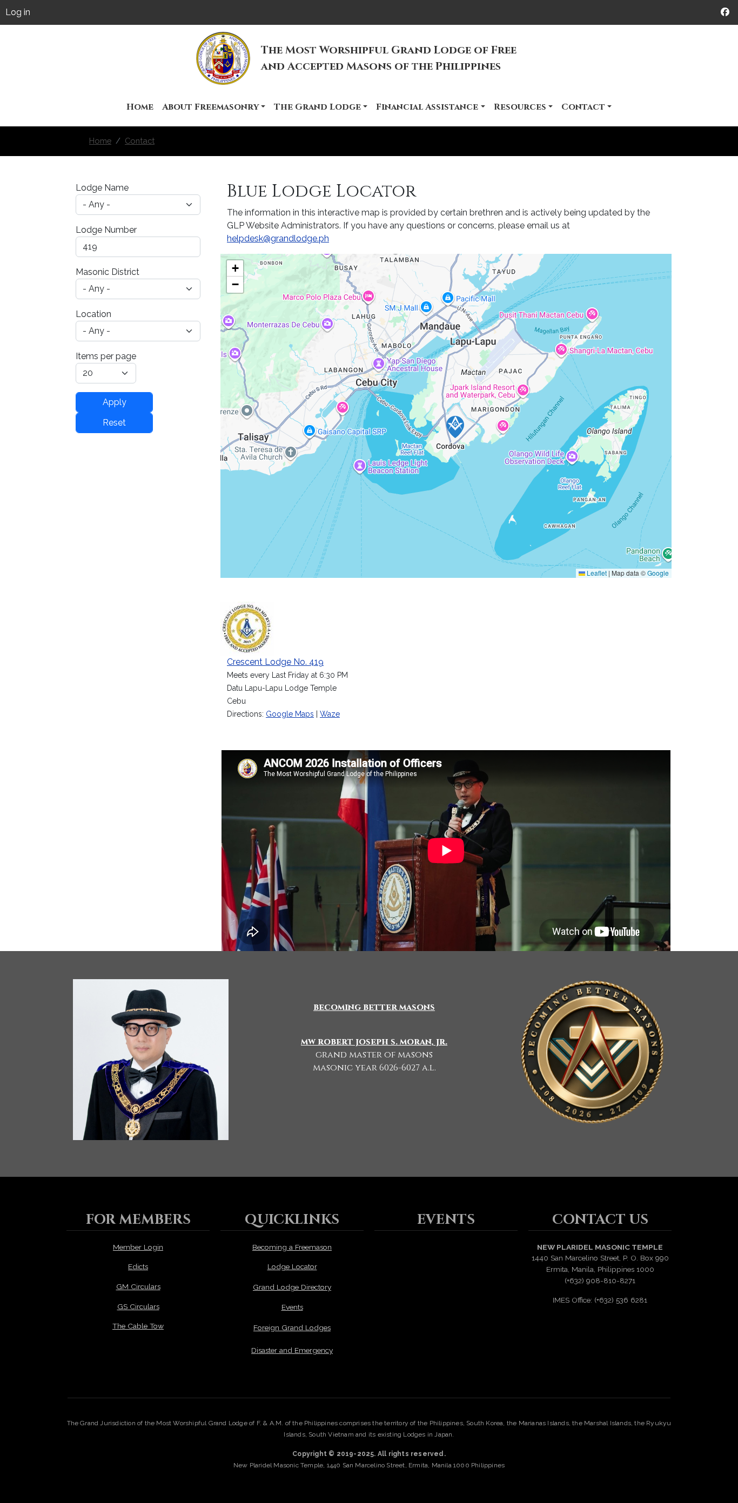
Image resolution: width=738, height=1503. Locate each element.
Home (139, 107)
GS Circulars (138, 1306)
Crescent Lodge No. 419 (275, 662)
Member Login (138, 1247)
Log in (17, 12)
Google (658, 572)
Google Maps (290, 714)
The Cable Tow (138, 1326)
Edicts (138, 1266)
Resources (520, 107)
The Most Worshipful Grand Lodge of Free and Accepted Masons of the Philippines (388, 58)
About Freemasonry (210, 107)
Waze (330, 714)
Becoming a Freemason (292, 1247)
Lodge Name (102, 188)
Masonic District (107, 272)
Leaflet (596, 572)
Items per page (106, 356)
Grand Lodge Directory (292, 1287)
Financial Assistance (427, 107)
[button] (455, 427)
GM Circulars (138, 1286)
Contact (583, 107)
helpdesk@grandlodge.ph (278, 238)
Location (93, 314)
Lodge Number (106, 230)
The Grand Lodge (317, 107)
